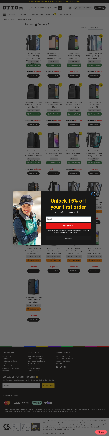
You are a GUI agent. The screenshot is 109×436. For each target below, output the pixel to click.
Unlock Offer (68, 225)
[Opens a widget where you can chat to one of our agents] (101, 432)
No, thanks (68, 238)
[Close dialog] (93, 194)
